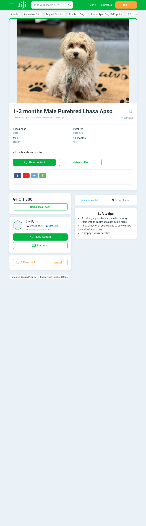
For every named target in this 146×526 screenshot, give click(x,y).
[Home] (22, 5)
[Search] (69, 5)
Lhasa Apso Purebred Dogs (54, 277)
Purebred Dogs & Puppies (23, 277)
